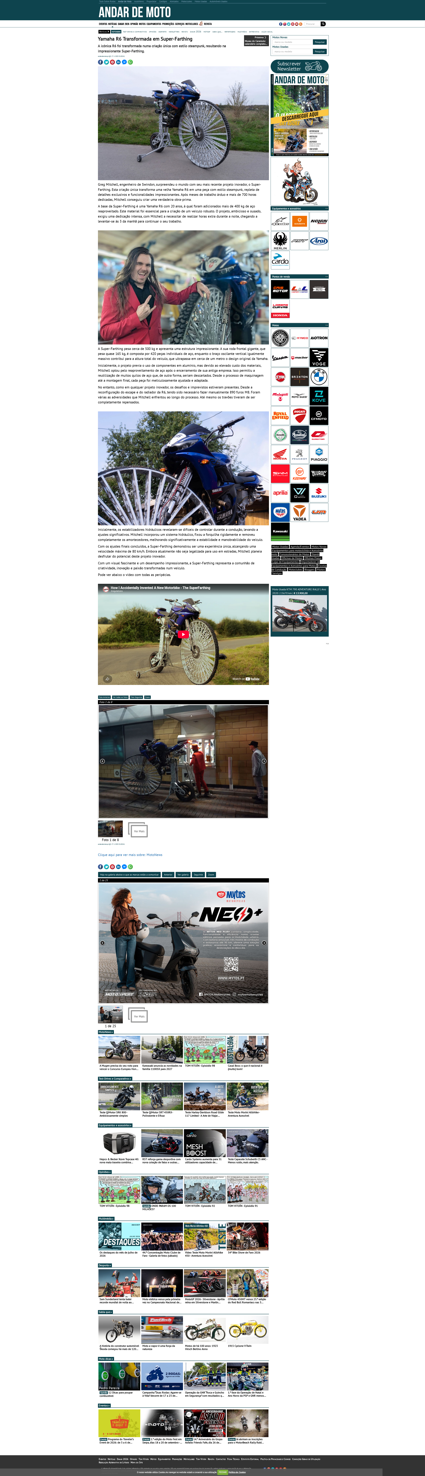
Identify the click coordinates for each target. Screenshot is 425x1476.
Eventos (103, 23)
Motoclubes (191, 23)
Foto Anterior (104, 697)
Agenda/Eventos (300, 546)
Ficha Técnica (233, 1459)
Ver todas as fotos (120, 697)
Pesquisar (320, 42)
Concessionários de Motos (294, 554)
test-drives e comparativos (135, 31)
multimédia (242, 31)
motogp (207, 31)
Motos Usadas (280, 546)
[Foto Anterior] (132, 761)
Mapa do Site (137, 1462)
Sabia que (104, 1312)
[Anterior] (132, 943)
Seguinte (198, 874)
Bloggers (309, 569)
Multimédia (105, 1218)
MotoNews (105, 1032)
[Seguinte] (235, 943)
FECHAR (223, 1472)
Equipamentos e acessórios (114, 1125)
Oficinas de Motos (292, 558)
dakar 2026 (195, 31)
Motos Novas (319, 546)
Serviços (277, 573)
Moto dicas (105, 1358)
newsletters (174, 31)
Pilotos (321, 569)
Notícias (111, 1459)
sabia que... (217, 31)
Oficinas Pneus (313, 558)
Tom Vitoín (144, 1459)
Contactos (221, 1459)
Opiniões (104, 1172)
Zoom (147, 697)
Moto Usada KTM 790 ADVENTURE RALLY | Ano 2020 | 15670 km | (299, 591)
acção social (267, 31)
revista (185, 31)
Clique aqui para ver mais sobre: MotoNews (130, 854)
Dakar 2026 (123, 23)
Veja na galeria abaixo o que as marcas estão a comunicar (129, 874)
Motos (153, 1459)
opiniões (152, 31)
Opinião (134, 23)
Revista (208, 23)
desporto (163, 31)
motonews (116, 31)
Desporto (104, 1265)
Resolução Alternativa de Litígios (114, 1462)
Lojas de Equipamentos (285, 562)
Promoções (168, 23)
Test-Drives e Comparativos (114, 1078)
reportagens (230, 31)
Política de (237, 1472)
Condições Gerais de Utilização (306, 1459)
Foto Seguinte (136, 697)
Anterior (168, 874)
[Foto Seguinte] (235, 761)
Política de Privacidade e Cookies (275, 1459)
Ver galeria (183, 874)
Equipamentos (164, 1459)
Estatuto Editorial (250, 1459)
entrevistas (254, 31)
